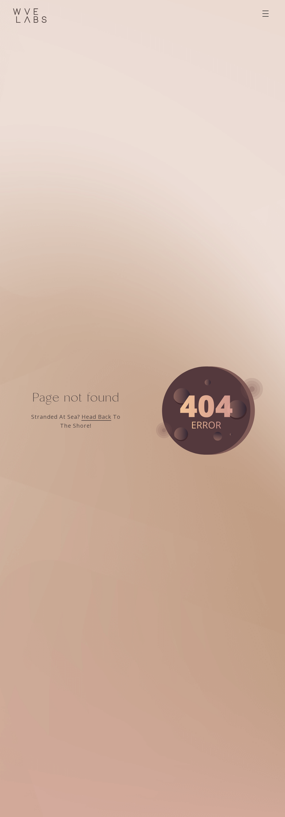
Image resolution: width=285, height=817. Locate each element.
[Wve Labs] (29, 15)
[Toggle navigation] (265, 13)
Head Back (96, 416)
